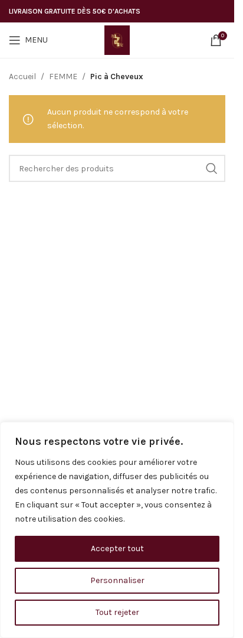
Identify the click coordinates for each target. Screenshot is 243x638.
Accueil (22, 76)
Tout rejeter (117, 612)
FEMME (63, 76)
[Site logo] (117, 39)
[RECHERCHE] (211, 168)
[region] (117, 530)
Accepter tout (117, 548)
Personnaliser (117, 580)
